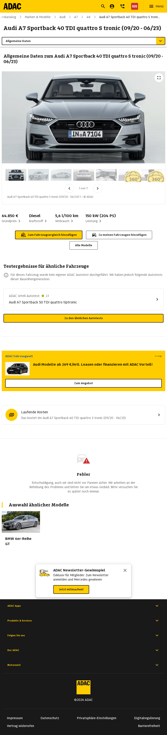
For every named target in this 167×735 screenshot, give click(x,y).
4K (88, 17)
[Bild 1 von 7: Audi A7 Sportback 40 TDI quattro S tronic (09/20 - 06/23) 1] (15, 175)
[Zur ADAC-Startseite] (12, 6)
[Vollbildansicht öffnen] (159, 77)
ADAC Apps (14, 605)
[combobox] (78, 7)
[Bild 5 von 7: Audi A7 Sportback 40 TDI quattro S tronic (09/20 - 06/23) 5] (106, 175)
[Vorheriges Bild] (69, 188)
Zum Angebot (83, 383)
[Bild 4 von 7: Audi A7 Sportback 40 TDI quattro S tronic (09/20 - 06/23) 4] (83, 175)
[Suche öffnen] (103, 6)
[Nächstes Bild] (97, 188)
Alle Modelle (83, 245)
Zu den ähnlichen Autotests (83, 318)
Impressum (15, 718)
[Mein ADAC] (112, 6)
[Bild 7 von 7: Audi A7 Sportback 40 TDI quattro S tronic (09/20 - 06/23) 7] (151, 175)
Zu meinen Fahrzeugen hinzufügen (123, 235)
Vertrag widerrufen (20, 726)
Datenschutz (50, 718)
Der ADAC (13, 650)
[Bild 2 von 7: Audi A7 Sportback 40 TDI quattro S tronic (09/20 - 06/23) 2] (38, 175)
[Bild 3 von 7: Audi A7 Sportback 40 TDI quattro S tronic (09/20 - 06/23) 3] (61, 175)
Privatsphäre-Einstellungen (96, 718)
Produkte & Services (19, 620)
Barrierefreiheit (149, 726)
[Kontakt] (122, 6)
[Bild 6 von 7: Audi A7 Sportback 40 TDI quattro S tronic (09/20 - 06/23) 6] (129, 175)
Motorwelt (14, 664)
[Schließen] (125, 571)
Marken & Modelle (38, 17)
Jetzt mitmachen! (71, 589)
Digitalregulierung (147, 718)
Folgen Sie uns (16, 635)
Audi (62, 17)
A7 (76, 17)
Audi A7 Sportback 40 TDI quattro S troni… (129, 17)
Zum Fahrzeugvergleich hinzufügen (52, 235)
